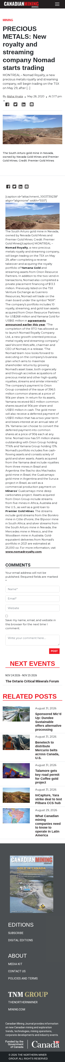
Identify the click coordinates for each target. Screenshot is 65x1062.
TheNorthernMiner (23, 1002)
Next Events (32, 663)
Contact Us (17, 971)
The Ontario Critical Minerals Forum (32, 681)
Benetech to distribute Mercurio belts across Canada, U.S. (47, 750)
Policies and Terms (23, 978)
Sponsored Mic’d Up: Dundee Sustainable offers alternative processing (48, 721)
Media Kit (15, 964)
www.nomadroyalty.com (23, 551)
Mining (8, 20)
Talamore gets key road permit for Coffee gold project (47, 776)
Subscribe (15, 933)
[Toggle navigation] (57, 4)
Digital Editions (20, 940)
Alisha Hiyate (15, 96)
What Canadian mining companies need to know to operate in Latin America (48, 825)
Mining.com (16, 1009)
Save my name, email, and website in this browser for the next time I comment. (30, 624)
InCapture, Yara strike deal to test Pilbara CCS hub (48, 799)
